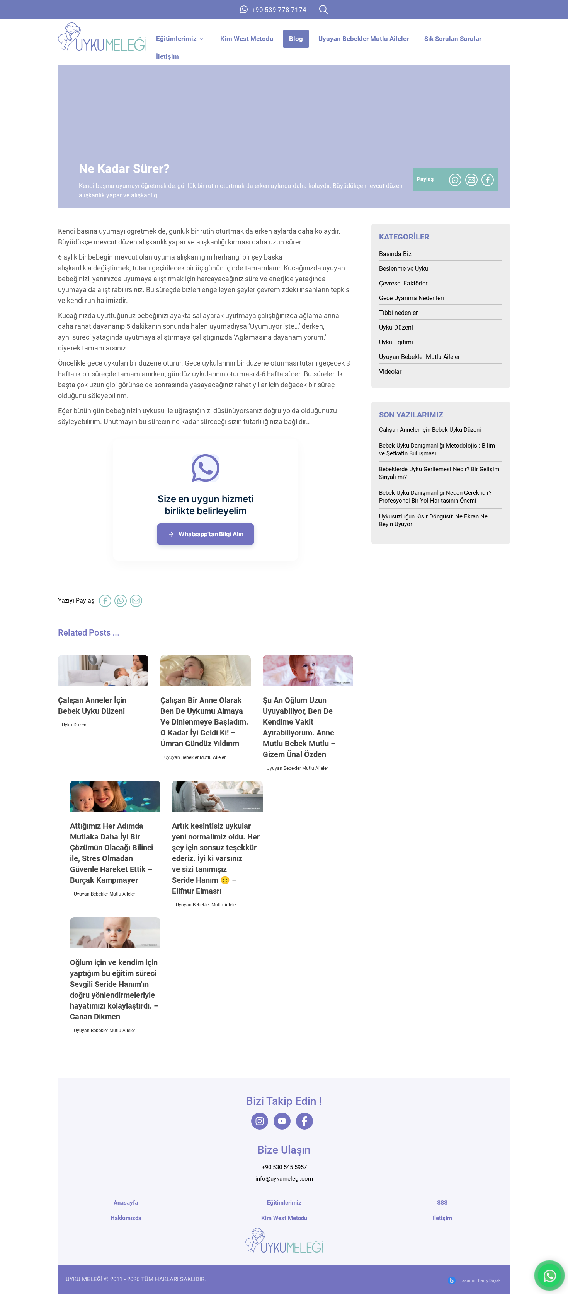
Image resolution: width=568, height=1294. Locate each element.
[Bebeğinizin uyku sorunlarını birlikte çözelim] (102, 36)
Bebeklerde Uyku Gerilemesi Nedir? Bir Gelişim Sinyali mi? (439, 473)
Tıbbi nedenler (398, 312)
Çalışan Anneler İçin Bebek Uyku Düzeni (430, 429)
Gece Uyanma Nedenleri (411, 298)
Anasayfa (126, 1203)
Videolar (390, 371)
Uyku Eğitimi (396, 342)
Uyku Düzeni (75, 725)
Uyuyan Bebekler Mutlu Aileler (195, 757)
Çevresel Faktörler (403, 283)
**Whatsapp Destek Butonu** (549, 1275)
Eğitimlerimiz (284, 1203)
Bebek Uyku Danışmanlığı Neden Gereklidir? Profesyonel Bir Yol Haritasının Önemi (435, 496)
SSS (442, 1203)
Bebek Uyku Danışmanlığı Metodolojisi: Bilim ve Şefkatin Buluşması (437, 449)
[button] (323, 9)
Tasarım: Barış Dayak (480, 1281)
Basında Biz (395, 254)
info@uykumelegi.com (284, 1179)
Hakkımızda (126, 1218)
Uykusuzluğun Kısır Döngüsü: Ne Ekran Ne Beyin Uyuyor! (433, 520)
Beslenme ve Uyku (404, 268)
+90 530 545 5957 (284, 1167)
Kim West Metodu (284, 1218)
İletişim (442, 1218)
